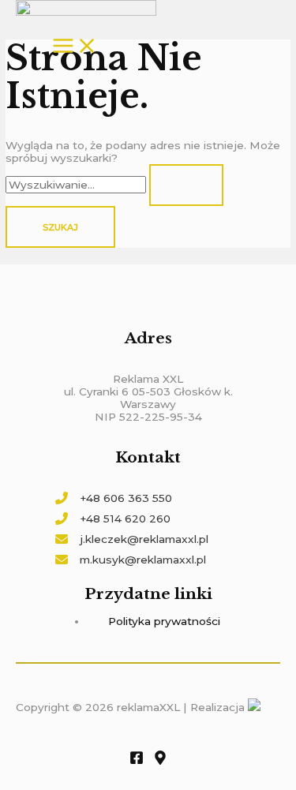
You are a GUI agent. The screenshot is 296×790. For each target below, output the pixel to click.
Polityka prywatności (164, 621)
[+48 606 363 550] (113, 498)
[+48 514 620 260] (112, 518)
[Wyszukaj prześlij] (186, 185)
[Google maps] (160, 760)
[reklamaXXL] (86, 9)
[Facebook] (136, 760)
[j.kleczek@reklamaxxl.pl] (131, 539)
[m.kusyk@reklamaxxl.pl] (130, 559)
